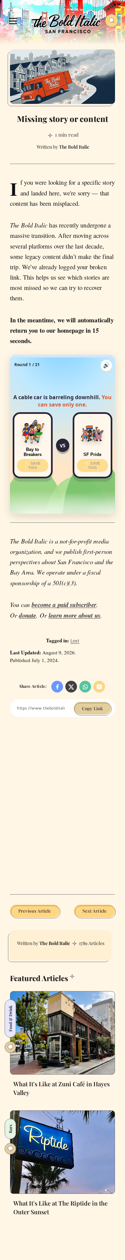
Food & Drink (10, 1018)
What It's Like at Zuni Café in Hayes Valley (61, 1088)
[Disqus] (62, 810)
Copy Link (92, 708)
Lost (74, 641)
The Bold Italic (54, 943)
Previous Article (34, 911)
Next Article (94, 911)
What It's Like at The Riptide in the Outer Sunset (60, 1207)
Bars (10, 1129)
